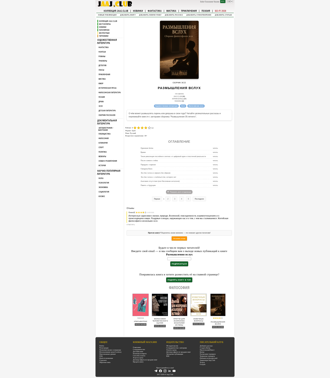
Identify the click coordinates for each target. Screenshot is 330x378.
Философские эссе (196, 106)
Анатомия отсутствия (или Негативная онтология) (160, 181)
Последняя (199, 199)
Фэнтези (102, 52)
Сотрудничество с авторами (176, 348)
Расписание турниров (208, 354)
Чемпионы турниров (207, 356)
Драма (101, 102)
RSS (167, 356)
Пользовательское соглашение (110, 350)
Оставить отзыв (179, 238)
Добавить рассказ (174, 15)
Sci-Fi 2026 (220, 10)
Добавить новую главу (150, 15)
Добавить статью (223, 15)
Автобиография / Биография (105, 129)
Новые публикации (107, 15)
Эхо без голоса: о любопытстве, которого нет (158, 177)
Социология (104, 192)
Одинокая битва (147, 148)
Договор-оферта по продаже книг (145, 360)
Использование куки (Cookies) (110, 352)
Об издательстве (172, 346)
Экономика (103, 187)
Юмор (101, 83)
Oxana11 (132, 212)
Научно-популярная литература (108, 172)
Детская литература (107, 111)
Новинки (138, 10)
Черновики (103, 36)
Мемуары (102, 156)
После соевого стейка (149, 161)
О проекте (103, 360)
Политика (103, 152)
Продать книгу (138, 362)
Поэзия (206, 10)
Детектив (102, 65)
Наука (101, 178)
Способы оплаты (139, 356)
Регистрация (209, 1)
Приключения (189, 10)
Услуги (202, 362)
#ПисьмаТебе (140, 321)
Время (143, 152)
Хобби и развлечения (108, 161)
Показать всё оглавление (180, 192)
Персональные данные (107, 354)
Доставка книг (138, 351)
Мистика (171, 10)
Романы (102, 56)
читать (215, 148)
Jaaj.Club (178, 96)
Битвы (202, 352)
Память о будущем (148, 185)
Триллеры (103, 61)
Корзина (216, 1)
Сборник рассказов (107, 115)
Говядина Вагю (146, 169)
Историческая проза (108, 88)
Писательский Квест (207, 350)
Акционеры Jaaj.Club (207, 360)
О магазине (137, 347)
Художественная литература (107, 41)
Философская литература (110, 93)
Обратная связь (104, 362)
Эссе (101, 106)
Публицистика (105, 134)
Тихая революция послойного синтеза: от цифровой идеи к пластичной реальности (173, 156)
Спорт (101, 147)
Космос (102, 196)
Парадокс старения (148, 165)
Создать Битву (205, 348)
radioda (178, 101)
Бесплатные (104, 33)
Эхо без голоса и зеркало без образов (155, 173)
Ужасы (101, 70)
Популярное (104, 30)
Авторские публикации (174, 354)
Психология (104, 183)
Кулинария (103, 143)
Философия (104, 138)
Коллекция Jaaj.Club (116, 10)
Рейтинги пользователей (208, 358)
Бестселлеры (105, 24)
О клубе (202, 364)
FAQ (100, 356)
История (102, 165)
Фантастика (155, 10)
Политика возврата (140, 354)
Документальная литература (107, 122)
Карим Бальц (177, 99)
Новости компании (106, 358)
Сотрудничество (139, 349)
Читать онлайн (140, 324)
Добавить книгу (127, 15)
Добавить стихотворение (198, 15)
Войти (202, 1)
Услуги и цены (138, 358)
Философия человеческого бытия (160, 321)
